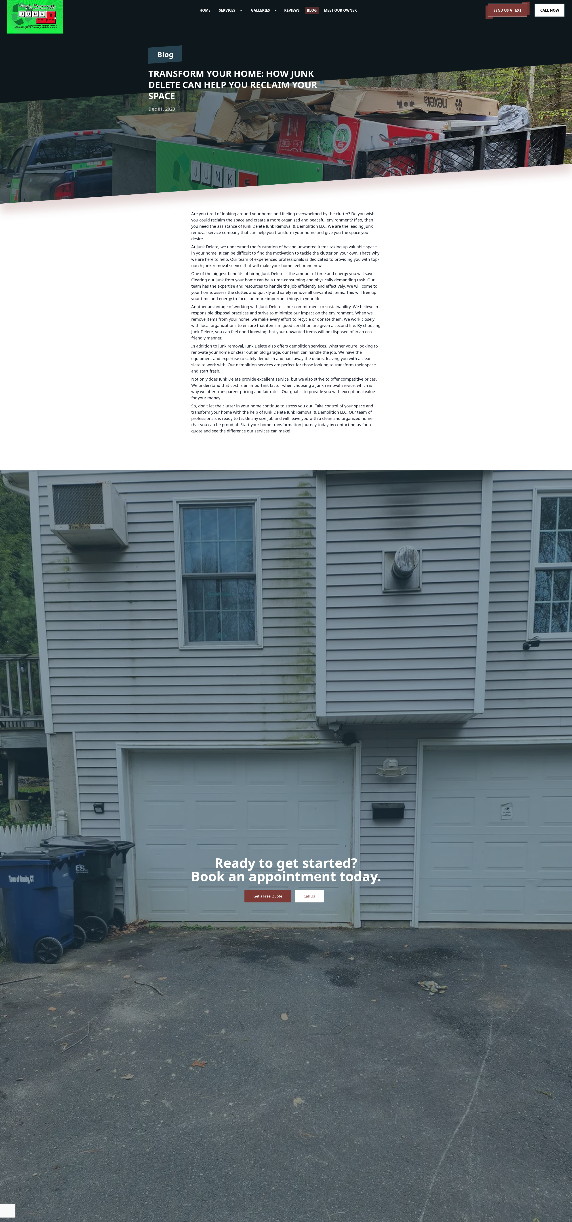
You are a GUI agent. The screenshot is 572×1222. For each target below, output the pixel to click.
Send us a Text (508, 10)
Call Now (549, 10)
